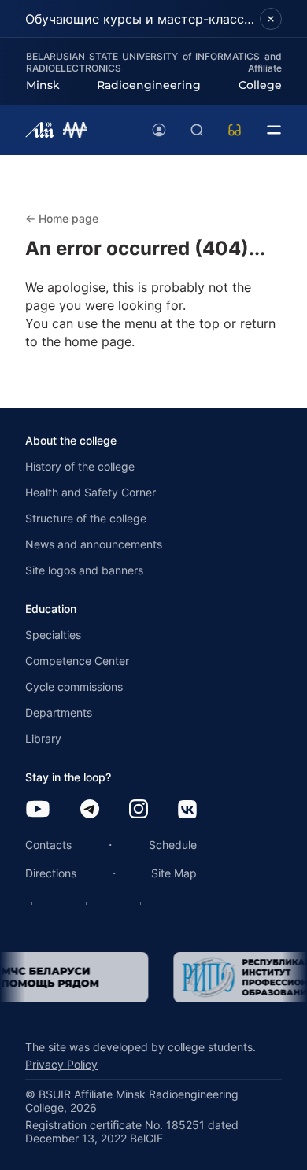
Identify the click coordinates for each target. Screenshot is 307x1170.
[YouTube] (37, 810)
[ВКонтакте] (187, 810)
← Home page (61, 218)
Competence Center (77, 660)
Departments (58, 712)
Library (43, 738)
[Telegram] (89, 810)
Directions (50, 873)
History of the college (80, 466)
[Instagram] (138, 810)
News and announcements (93, 544)
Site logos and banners (84, 570)
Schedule (173, 844)
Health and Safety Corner (90, 492)
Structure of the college (85, 518)
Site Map (174, 873)
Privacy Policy (61, 1064)
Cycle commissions (74, 686)
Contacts (48, 844)
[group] (197, 977)
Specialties (53, 634)
